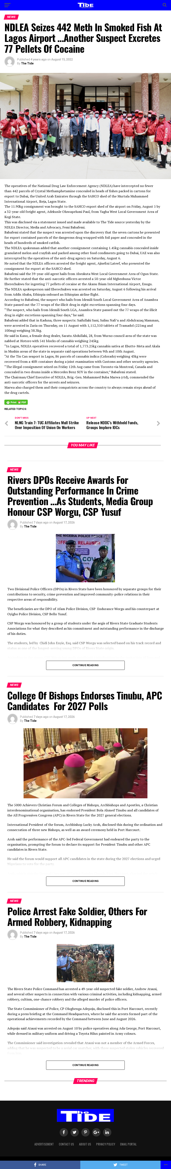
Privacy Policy (105, 1144)
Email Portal (128, 1144)
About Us (85, 1144)
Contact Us (66, 1144)
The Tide (27, 63)
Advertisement (44, 1144)
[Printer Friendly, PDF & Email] (16, 402)
